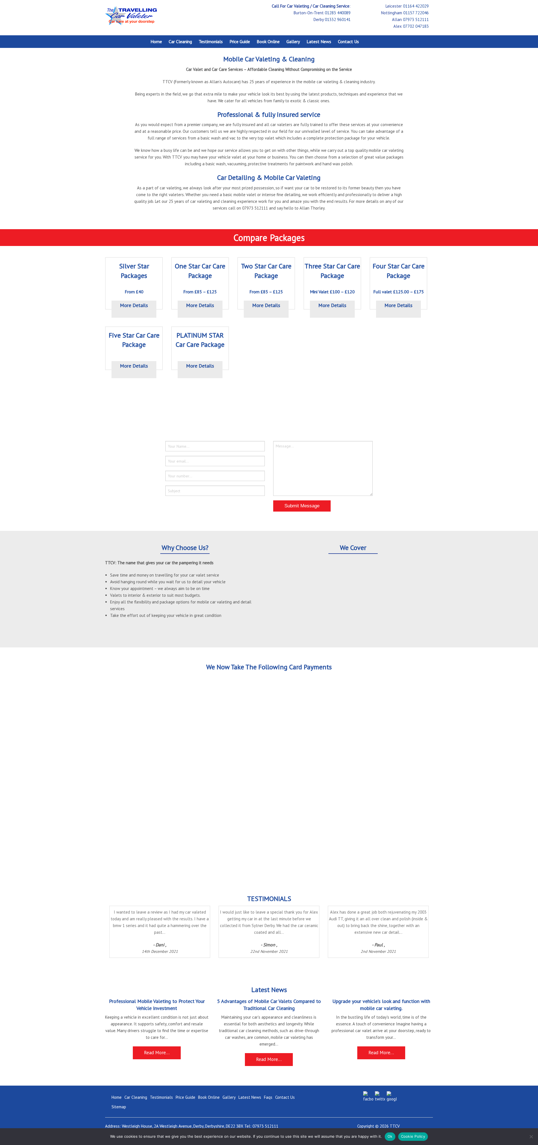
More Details (134, 305)
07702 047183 (416, 26)
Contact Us (348, 41)
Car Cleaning (180, 41)
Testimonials (211, 41)
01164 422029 (416, 6)
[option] (177, 934)
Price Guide (239, 41)
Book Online (268, 41)
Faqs (268, 1097)
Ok (390, 1136)
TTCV (395, 1126)
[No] (531, 1136)
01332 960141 (338, 19)
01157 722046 (416, 12)
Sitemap (119, 1106)
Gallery (293, 41)
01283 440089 (338, 12)
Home (156, 41)
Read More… (157, 1052)
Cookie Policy (413, 1136)
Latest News (319, 41)
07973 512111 (416, 19)
